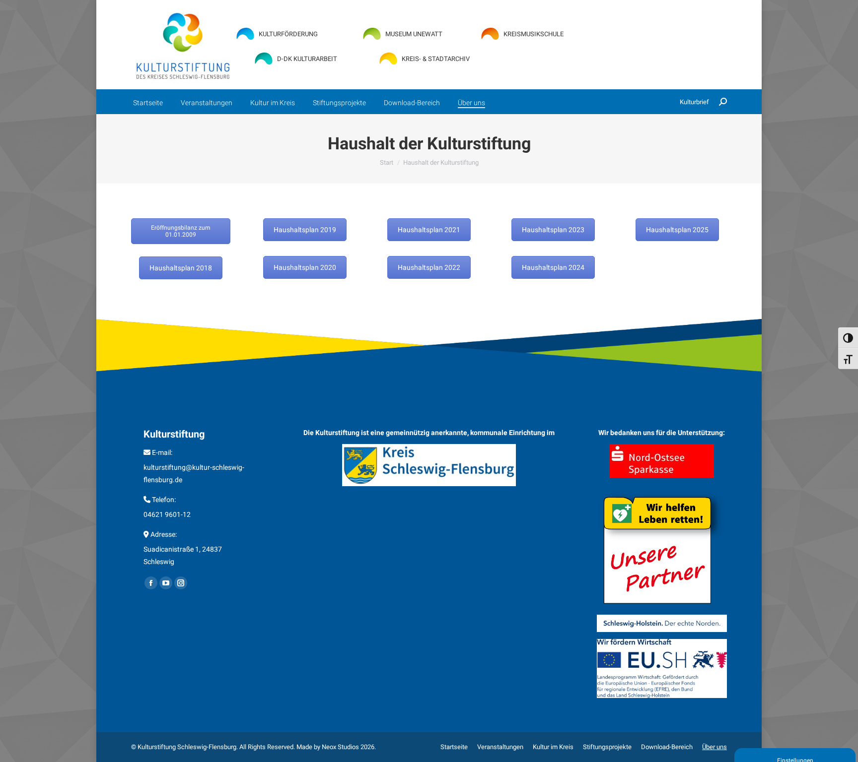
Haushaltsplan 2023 (553, 230)
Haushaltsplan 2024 (553, 267)
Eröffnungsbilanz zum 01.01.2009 (181, 231)
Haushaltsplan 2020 (305, 267)
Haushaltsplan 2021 (429, 230)
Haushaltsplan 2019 (305, 230)
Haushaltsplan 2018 (180, 268)
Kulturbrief (694, 102)
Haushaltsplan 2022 (429, 267)
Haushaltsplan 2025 (677, 230)
